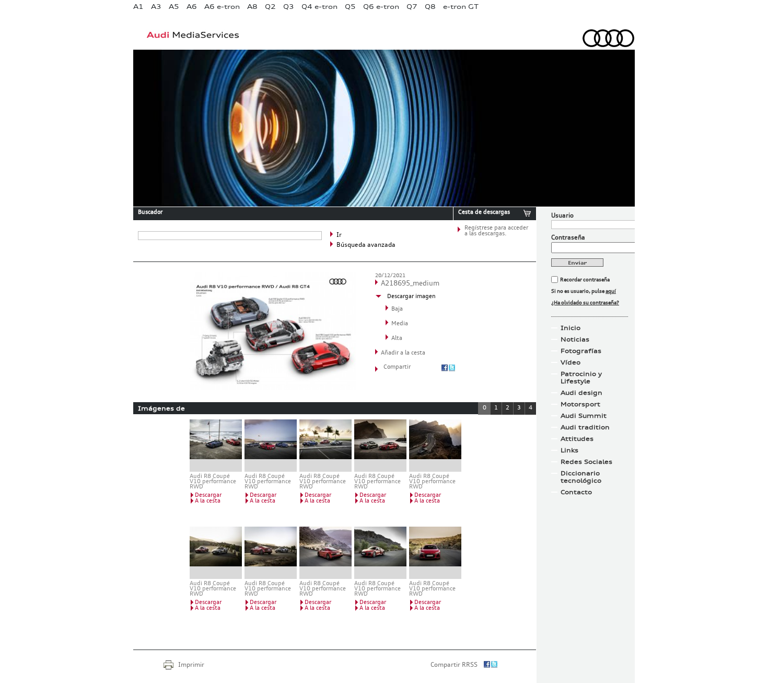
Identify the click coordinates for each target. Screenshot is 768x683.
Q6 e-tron (381, 6)
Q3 (288, 6)
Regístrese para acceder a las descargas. (496, 231)
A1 (138, 6)
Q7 (411, 6)
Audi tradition (585, 427)
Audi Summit (584, 415)
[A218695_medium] (273, 388)
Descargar (208, 495)
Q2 (270, 6)
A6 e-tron (222, 6)
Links (569, 450)
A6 (192, 6)
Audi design (581, 392)
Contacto (576, 492)
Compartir (397, 367)
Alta (396, 339)
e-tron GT (461, 6)
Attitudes (577, 438)
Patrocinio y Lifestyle (581, 377)
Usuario (562, 216)
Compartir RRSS (454, 665)
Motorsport (580, 404)
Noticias (575, 339)
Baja (397, 309)
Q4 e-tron (319, 6)
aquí (611, 291)
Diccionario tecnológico (581, 477)
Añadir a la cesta (403, 353)
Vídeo (570, 362)
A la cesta (207, 501)
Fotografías (581, 351)
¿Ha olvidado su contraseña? (585, 302)
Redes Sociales (586, 461)
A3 (156, 6)
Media (399, 324)
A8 (252, 6)
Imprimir (191, 665)
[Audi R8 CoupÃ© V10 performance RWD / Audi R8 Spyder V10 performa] (216, 445)
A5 (174, 6)
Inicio (570, 328)
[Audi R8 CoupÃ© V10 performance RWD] (325, 553)
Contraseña (568, 238)
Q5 (350, 6)
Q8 (430, 6)
